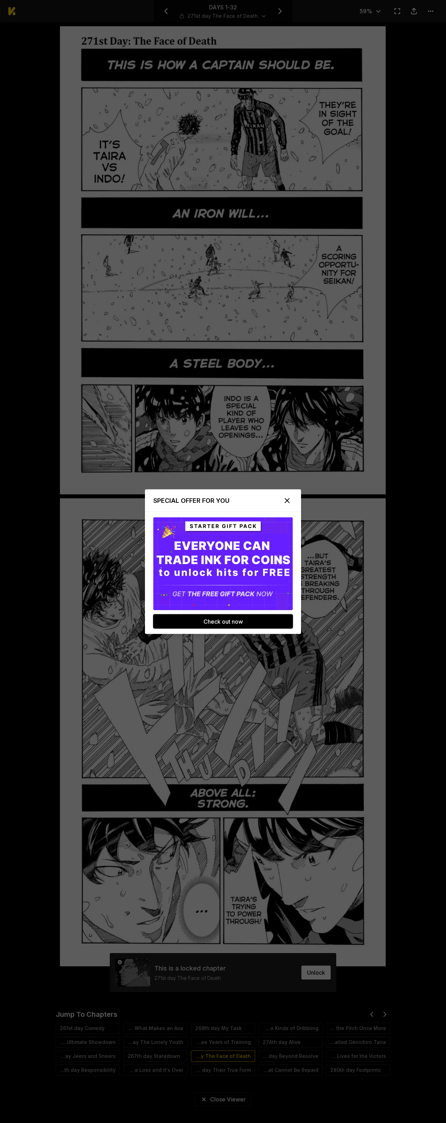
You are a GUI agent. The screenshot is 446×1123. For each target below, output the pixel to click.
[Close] (287, 500)
